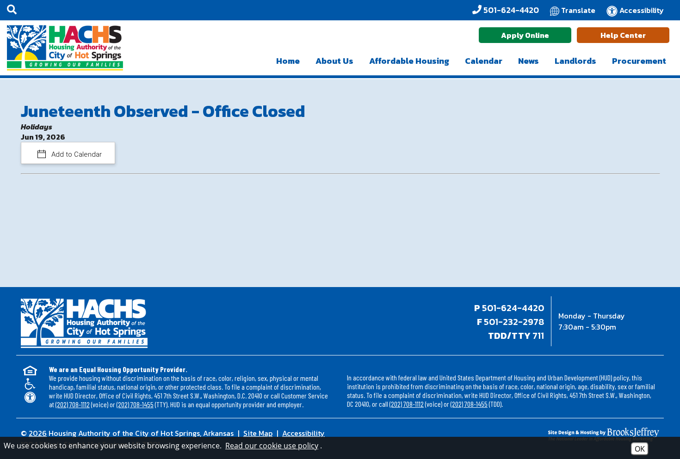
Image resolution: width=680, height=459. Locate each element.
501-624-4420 (513, 308)
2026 (38, 433)
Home (288, 61)
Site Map (257, 433)
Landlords (575, 61)
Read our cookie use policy (271, 446)
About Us (334, 61)
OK (640, 449)
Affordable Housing (409, 61)
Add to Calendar (75, 154)
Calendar (483, 61)
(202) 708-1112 (73, 404)
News (528, 61)
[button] (11, 10)
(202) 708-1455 (135, 404)
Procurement (639, 61)
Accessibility (303, 433)
